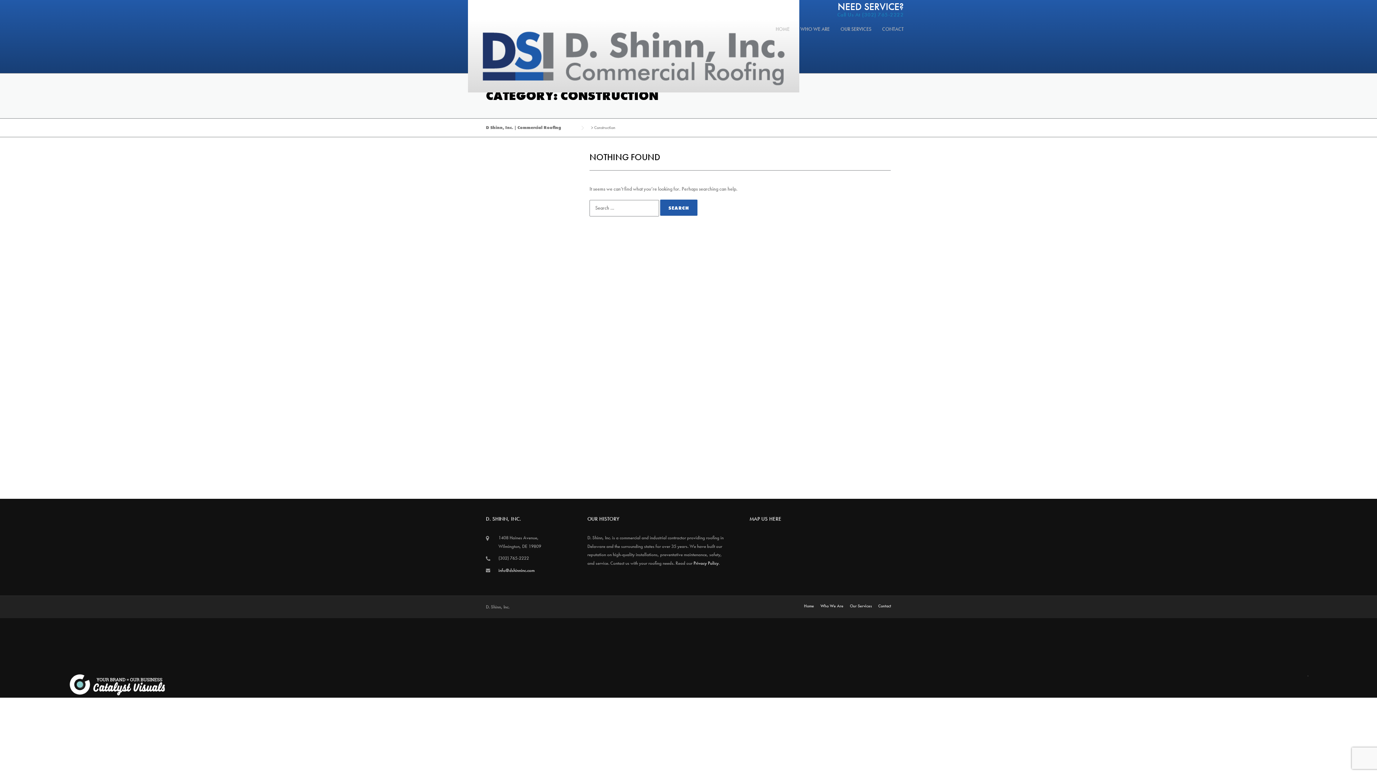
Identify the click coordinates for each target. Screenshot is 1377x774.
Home (783, 29)
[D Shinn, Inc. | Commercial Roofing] (633, 55)
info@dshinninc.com (516, 570)
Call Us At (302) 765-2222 (870, 14)
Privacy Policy (706, 563)
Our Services (856, 29)
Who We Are (815, 29)
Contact (893, 29)
